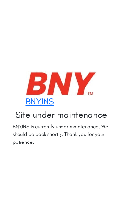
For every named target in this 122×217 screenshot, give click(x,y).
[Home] (61, 83)
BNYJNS (40, 101)
